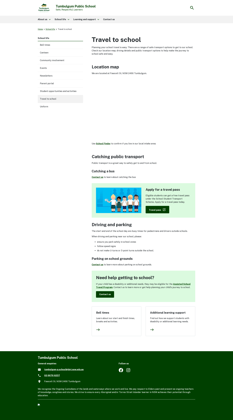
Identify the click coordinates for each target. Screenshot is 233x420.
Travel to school (48, 99)
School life (50, 29)
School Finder (103, 143)
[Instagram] (128, 371)
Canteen (44, 52)
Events (43, 68)
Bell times (102, 312)
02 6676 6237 (52, 375)
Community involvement (52, 60)
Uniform (44, 106)
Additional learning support (168, 312)
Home (40, 29)
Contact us (97, 177)
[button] (44, 19)
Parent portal (47, 83)
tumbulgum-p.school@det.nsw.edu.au (64, 369)
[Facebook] (121, 371)
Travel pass (159, 209)
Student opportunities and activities (58, 91)
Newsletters (46, 75)
